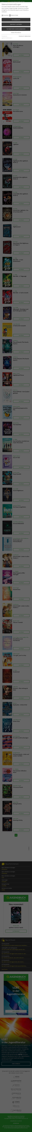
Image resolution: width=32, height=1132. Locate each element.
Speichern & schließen (16, 24)
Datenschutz (27, 36)
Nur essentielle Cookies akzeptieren (16, 29)
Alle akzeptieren (16, 20)
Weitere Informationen (16, 32)
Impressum (21, 36)
